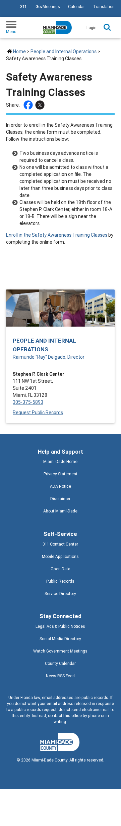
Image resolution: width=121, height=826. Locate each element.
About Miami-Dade (60, 510)
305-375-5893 (28, 402)
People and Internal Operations (64, 51)
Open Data (60, 568)
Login (91, 27)
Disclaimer (60, 498)
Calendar (76, 6)
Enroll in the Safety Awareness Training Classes (56, 235)
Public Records (60, 581)
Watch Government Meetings (60, 651)
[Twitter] (41, 105)
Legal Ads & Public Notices (60, 626)
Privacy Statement (60, 473)
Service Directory (60, 593)
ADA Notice (60, 486)
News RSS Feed (60, 675)
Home (19, 51)
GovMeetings (48, 6)
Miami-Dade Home (60, 461)
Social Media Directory (60, 638)
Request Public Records (38, 412)
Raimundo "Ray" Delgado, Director (48, 357)
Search (107, 27)
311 (23, 6)
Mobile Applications (60, 556)
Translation (104, 6)
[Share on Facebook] (29, 105)
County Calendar (60, 663)
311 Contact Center (60, 544)
